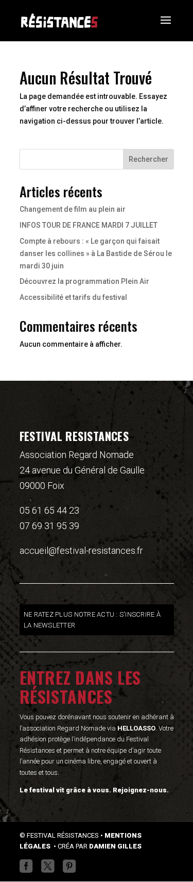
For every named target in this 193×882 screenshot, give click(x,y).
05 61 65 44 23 (49, 510)
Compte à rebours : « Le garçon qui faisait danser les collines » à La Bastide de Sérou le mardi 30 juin (96, 253)
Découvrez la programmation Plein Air (84, 281)
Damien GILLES (115, 846)
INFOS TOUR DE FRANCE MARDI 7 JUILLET (88, 225)
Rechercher (148, 159)
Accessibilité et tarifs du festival (73, 297)
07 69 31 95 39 (49, 525)
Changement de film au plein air (73, 209)
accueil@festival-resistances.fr (81, 550)
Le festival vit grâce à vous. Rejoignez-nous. (94, 790)
